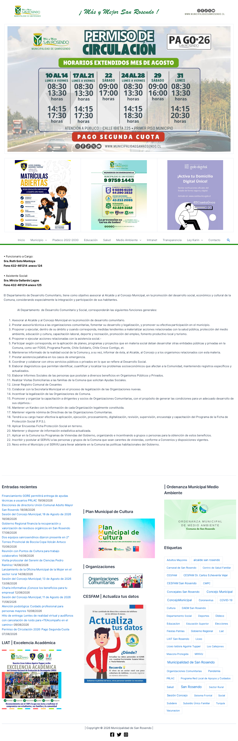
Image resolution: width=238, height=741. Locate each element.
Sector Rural (216, 687)
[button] (45, 240)
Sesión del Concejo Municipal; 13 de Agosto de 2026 (36, 578)
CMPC (206, 583)
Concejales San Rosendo (183, 592)
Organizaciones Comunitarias (184, 671)
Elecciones (221, 623)
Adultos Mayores (177, 560)
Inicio (21, 240)
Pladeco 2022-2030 (65, 240)
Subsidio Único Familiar (196, 703)
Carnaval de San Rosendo (181, 567)
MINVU (199, 653)
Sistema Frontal (203, 695)
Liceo (199, 638)
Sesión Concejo (177, 695)
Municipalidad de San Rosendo (191, 662)
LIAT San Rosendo (178, 638)
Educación (91, 240)
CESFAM (172, 575)
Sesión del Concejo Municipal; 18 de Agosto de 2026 (36, 514)
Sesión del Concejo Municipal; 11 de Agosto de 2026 (36, 597)
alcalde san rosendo (207, 560)
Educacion (173, 623)
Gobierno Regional (202, 631)
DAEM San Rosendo (194, 608)
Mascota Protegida (177, 653)
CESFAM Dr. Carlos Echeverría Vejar (206, 575)
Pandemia (214, 671)
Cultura (171, 608)
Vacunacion (173, 710)
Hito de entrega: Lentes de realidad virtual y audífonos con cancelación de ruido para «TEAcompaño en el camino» (37, 620)
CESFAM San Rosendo (182, 583)
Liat (221, 631)
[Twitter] (119, 734)
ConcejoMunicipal (179, 600)
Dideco (220, 615)
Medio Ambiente (127, 240)
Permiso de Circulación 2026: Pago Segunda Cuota (35, 629)
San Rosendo (191, 687)
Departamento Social (179, 615)
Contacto (214, 240)
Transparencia (172, 240)
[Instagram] (126, 734)
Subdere (172, 703)
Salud (107, 240)
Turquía (220, 703)
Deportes (203, 615)
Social (221, 695)
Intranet (152, 240)
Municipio (36, 240)
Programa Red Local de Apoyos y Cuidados (206, 678)
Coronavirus (206, 600)
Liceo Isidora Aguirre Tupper (184, 646)
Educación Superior (197, 623)
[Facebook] (112, 734)
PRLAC (170, 678)
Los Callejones (215, 646)
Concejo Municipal (220, 592)
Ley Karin (193, 240)
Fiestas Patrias (175, 631)
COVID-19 (226, 600)
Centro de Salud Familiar (217, 567)
